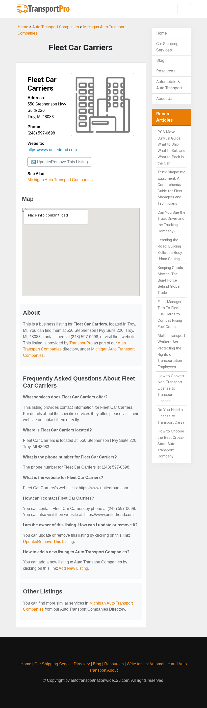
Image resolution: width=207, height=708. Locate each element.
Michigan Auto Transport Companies (60, 180)
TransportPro (81, 343)
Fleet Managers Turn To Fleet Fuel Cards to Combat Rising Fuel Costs (171, 314)
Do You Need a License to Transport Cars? (171, 416)
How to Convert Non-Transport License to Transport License (171, 388)
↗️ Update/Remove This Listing (59, 162)
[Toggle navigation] (184, 9)
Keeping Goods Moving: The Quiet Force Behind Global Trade (170, 280)
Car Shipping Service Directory (62, 664)
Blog (160, 60)
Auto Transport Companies (55, 26)
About (112, 670)
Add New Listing (73, 568)
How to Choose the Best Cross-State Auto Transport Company (171, 443)
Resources (165, 71)
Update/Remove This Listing (48, 541)
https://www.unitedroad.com (52, 150)
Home (23, 26)
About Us (164, 98)
